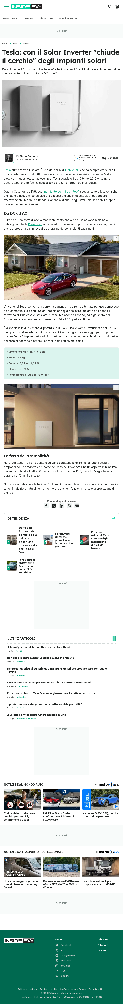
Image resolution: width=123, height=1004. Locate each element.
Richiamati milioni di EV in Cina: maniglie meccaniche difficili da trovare (51, 693)
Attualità (21, 697)
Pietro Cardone (29, 156)
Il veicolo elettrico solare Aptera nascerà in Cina (36, 714)
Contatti (101, 950)
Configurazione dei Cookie (73, 989)
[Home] (26, 7)
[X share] (54, 506)
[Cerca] (110, 6)
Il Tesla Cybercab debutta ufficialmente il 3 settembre (40, 647)
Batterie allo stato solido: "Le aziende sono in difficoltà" (41, 657)
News (6, 18)
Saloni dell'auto (67, 18)
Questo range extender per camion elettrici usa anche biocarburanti (49, 682)
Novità (19, 651)
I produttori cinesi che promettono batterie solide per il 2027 (44, 704)
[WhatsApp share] (69, 506)
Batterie (21, 662)
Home (5, 43)
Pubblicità (102, 945)
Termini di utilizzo (97, 989)
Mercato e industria (26, 718)
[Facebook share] (46, 506)
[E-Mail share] (77, 506)
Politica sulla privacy (27, 989)
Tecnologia (22, 686)
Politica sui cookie (48, 989)
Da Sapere (27, 18)
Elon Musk (71, 170)
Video (43, 18)
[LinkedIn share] (61, 506)
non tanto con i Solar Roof (61, 191)
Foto (52, 18)
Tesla (15, 43)
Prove (15, 18)
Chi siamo (102, 939)
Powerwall (35, 224)
